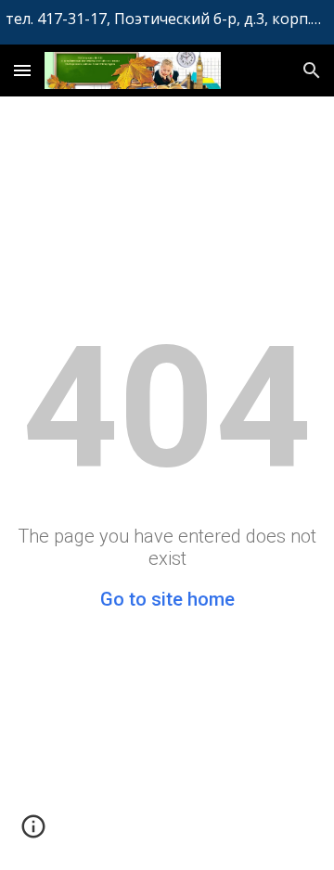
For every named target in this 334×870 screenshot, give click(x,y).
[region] (167, 22)
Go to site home (167, 599)
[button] (22, 70)
